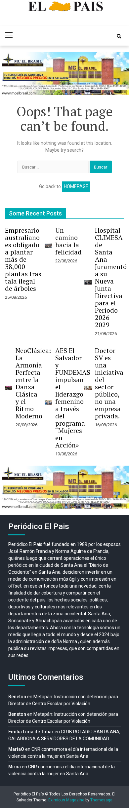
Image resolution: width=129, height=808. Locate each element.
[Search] (119, 36)
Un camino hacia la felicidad (68, 241)
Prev (8, 73)
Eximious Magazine (66, 800)
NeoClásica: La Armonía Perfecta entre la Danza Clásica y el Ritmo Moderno (33, 383)
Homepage (76, 186)
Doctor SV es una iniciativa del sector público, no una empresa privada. (109, 383)
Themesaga (101, 800)
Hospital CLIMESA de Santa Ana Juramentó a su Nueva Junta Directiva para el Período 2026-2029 (111, 277)
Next (120, 73)
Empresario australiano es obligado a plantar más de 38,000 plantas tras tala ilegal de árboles (23, 259)
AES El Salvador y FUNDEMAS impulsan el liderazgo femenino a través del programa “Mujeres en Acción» (72, 397)
